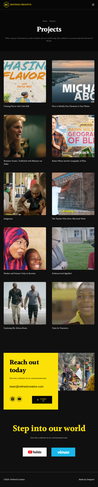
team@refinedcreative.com (27, 386)
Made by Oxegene (86, 480)
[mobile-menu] (91, 5)
